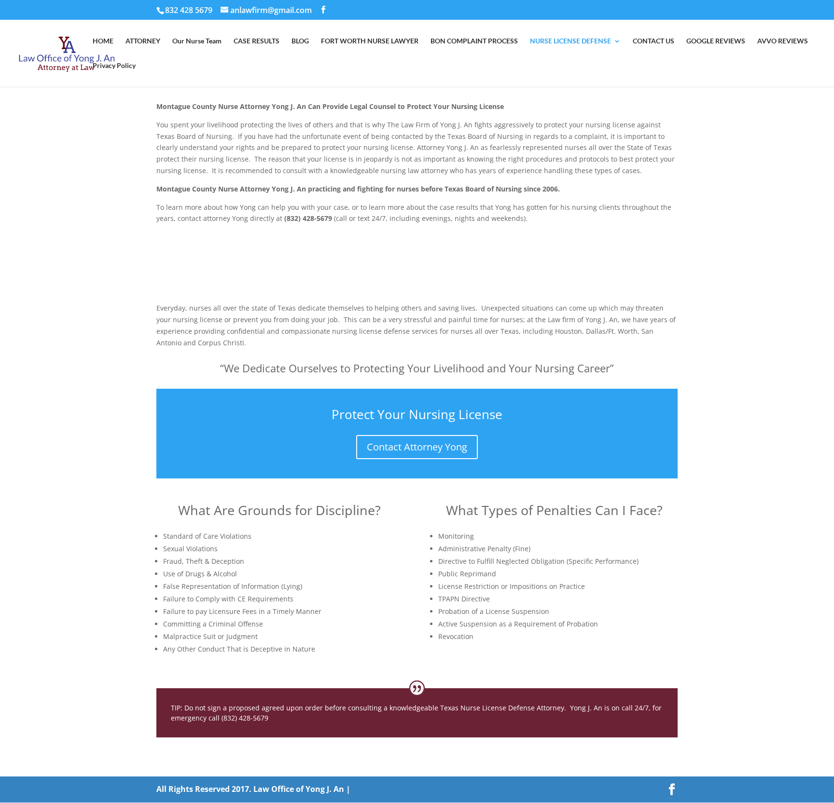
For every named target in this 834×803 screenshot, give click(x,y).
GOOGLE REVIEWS (715, 41)
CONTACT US (653, 41)
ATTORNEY (142, 41)
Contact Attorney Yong (417, 446)
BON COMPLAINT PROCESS (474, 41)
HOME (103, 41)
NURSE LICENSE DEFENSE (570, 41)
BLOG (300, 41)
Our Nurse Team (197, 41)
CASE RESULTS (256, 41)
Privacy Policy (114, 65)
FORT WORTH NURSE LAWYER (369, 41)
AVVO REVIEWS (782, 41)
